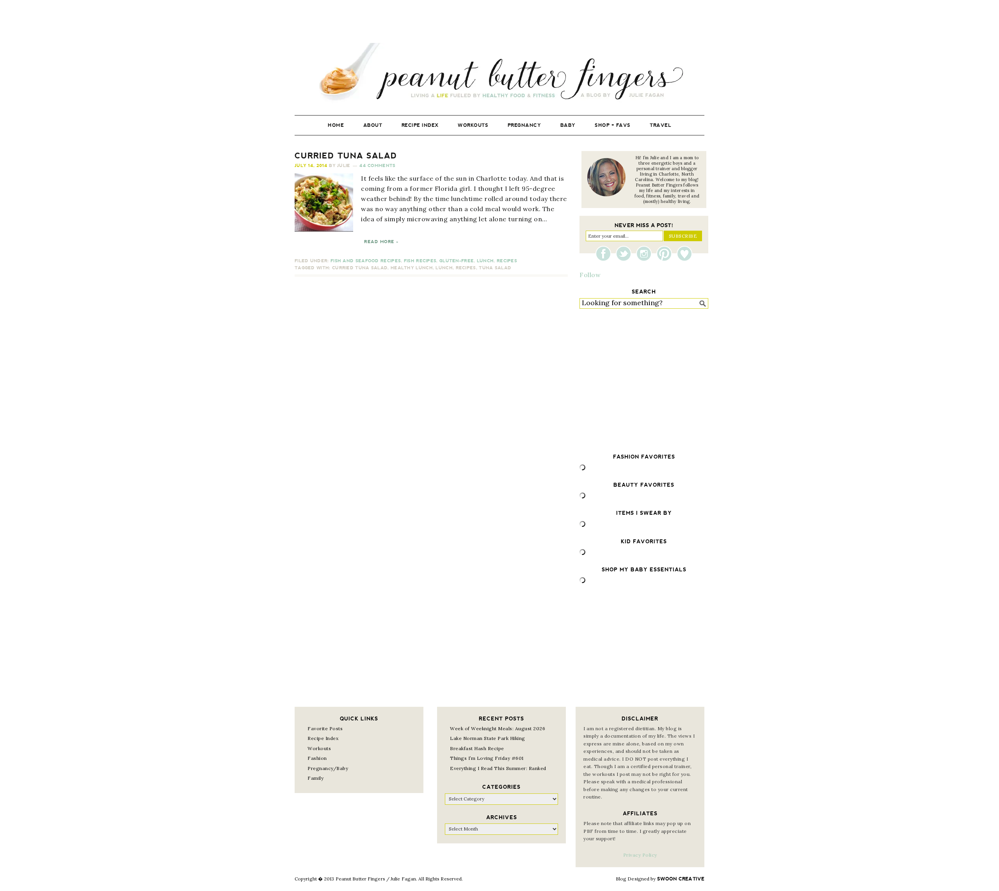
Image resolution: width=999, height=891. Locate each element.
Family (316, 778)
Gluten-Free (456, 260)
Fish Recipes (420, 260)
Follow (590, 275)
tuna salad (495, 267)
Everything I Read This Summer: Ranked (498, 768)
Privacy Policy (640, 855)
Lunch (485, 260)
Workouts (319, 748)
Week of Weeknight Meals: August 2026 (497, 728)
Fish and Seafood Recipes (366, 260)
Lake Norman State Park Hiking (487, 738)
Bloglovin (684, 253)
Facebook (605, 253)
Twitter (625, 253)
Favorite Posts (325, 728)
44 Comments (377, 165)
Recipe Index (323, 738)
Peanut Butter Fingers (499, 73)
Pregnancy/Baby (328, 768)
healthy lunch (412, 267)
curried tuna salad (360, 267)
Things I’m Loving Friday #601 (487, 758)
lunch (444, 267)
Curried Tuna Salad (346, 155)
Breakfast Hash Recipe (477, 748)
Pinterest (666, 253)
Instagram (646, 253)
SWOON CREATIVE (680, 879)
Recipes (507, 260)
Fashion (317, 758)
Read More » (381, 241)
